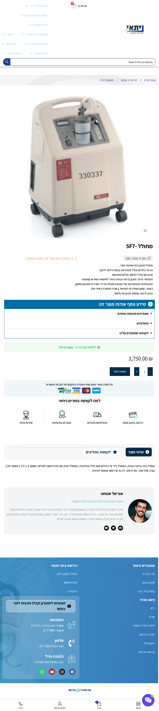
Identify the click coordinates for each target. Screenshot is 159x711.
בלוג (152, 608)
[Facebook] (72, 672)
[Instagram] (62, 672)
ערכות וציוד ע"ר (39, 6)
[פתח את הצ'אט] (148, 700)
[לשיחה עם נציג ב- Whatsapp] (98, 347)
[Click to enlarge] (145, 230)
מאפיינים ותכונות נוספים (133, 313)
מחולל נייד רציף (146, 591)
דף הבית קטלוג (128, 80)
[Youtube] (52, 672)
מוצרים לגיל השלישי (37, 34)
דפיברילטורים (40, 25)
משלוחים (143, 323)
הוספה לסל (120, 371)
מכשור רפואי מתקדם (36, 15)
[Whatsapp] (42, 672)
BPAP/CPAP (70, 582)
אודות (152, 617)
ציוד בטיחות (41, 53)
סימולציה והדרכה (38, 44)
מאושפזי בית (107, 80)
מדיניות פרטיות (146, 652)
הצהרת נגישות (147, 634)
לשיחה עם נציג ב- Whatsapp (77, 347)
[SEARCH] (6, 62)
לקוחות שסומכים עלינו (134, 333)
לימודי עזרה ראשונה (144, 625)
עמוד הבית (149, 80)
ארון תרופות (148, 582)
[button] (79, 314)
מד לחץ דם (149, 574)
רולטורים (72, 591)
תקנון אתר (149, 643)
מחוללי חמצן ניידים (67, 574)
